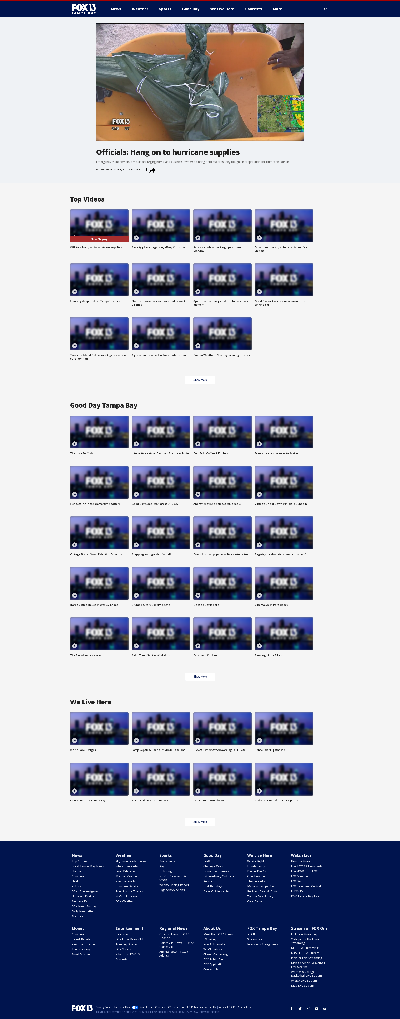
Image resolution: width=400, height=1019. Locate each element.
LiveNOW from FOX (304, 871)
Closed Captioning (215, 954)
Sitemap (77, 916)
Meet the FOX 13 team (218, 934)
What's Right (255, 861)
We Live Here (259, 855)
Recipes (208, 881)
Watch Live (301, 855)
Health (76, 881)
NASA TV (297, 891)
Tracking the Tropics (129, 891)
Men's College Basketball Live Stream (308, 965)
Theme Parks (256, 881)
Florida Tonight (257, 866)
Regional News (173, 928)
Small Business (82, 954)
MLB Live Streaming (304, 948)
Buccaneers (167, 861)
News (77, 855)
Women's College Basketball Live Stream (306, 973)
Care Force (254, 901)
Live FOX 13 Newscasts (307, 866)
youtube (316, 1008)
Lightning (165, 871)
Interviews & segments (262, 944)
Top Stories (79, 861)
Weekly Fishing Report (174, 885)
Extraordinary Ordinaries (219, 876)
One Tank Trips (257, 876)
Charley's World (213, 866)
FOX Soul (297, 881)
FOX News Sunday (84, 906)
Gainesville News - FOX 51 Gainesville (177, 945)
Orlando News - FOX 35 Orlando (175, 936)
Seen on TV (79, 901)
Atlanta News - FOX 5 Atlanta (173, 953)
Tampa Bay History (260, 896)
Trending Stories (127, 944)
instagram (308, 1008)
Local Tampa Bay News (88, 866)
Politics (76, 886)
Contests (122, 959)
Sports (165, 855)
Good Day (212, 855)
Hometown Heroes (216, 871)
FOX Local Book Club (130, 939)
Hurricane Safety (127, 886)
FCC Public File (213, 959)
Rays (162, 866)
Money (78, 928)
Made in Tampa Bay (261, 886)
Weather (124, 855)
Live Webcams (125, 871)
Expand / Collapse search (325, 9)
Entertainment (130, 928)
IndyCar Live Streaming (306, 958)
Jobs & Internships (215, 944)
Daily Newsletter (83, 911)
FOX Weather (125, 901)
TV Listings (210, 939)
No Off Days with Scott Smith (175, 878)
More (277, 8)
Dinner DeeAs (256, 871)
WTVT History (212, 949)
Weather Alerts (126, 881)
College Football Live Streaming (305, 941)
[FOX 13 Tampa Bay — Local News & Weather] (85, 9)
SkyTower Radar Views (131, 861)
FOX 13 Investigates (85, 891)
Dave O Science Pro (216, 891)
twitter (300, 1008)
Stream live (254, 939)
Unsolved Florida (83, 896)
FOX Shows (123, 949)
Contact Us (210, 969)
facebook (291, 1008)
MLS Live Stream (302, 986)
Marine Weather (126, 876)
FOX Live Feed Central (306, 886)
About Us (212, 928)
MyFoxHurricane (127, 896)
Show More (200, 380)
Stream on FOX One (309, 928)
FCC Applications (214, 964)
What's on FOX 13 (128, 954)
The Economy (81, 949)
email (325, 1008)
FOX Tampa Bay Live (305, 896)
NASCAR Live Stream (305, 953)
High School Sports (172, 890)
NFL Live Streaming (304, 934)
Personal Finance (83, 944)
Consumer (79, 876)
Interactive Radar (127, 866)
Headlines (122, 934)
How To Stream (301, 861)
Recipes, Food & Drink (262, 891)
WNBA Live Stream (304, 980)
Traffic (207, 861)
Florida (76, 871)
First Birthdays (213, 886)
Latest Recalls (81, 939)
